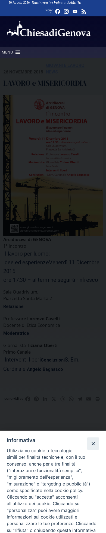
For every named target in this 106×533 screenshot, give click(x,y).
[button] (7, 52)
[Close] (93, 443)
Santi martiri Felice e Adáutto (56, 3)
